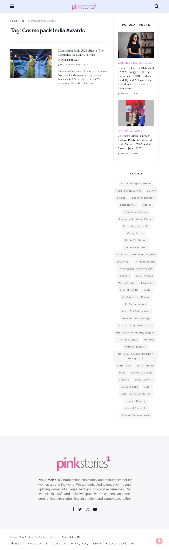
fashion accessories (136, 212)
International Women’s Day (136, 268)
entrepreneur (128, 205)
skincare (124, 379)
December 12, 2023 (70, 65)
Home (13, 20)
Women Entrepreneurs (135, 63)
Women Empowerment (135, 415)
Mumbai (149, 339)
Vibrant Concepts (136, 408)
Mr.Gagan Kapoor (135, 304)
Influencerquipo (145, 261)
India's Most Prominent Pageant (136, 254)
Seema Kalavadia (142, 372)
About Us (16, 543)
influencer (122, 261)
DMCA (97, 543)
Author (151, 191)
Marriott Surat (127, 283)
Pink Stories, (47, 480)
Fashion (147, 205)
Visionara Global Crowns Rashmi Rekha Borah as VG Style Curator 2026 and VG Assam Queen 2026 (135, 142)
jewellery (124, 275)
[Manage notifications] (159, 541)
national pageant (136, 346)
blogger (122, 198)
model (147, 290)
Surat (147, 387)
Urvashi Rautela (136, 401)
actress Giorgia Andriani (136, 183)
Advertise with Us (37, 543)
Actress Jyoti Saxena (129, 191)
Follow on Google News (120, 543)
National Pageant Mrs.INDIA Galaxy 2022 (135, 356)
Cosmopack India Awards (42, 20)
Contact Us (59, 543)
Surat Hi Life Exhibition (136, 394)
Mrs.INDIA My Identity (136, 318)
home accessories (136, 247)
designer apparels (143, 198)
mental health (129, 290)
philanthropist (145, 365)
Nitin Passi (124, 365)
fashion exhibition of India (136, 219)
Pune (122, 372)
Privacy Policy (79, 543)
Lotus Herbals (144, 275)
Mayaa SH (147, 283)
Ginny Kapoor (135, 233)
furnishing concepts (135, 226)
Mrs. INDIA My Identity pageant (136, 332)
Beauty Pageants (130, 131)
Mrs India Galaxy (127, 339)
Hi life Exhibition (136, 240)
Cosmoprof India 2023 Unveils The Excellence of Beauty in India (81, 53)
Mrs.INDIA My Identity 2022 (136, 325)
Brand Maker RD (70, 537)
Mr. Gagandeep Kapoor (136, 297)
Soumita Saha (129, 387)
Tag (22, 20)
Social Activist (144, 379)
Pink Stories (69, 60)
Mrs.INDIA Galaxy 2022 (136, 311)
